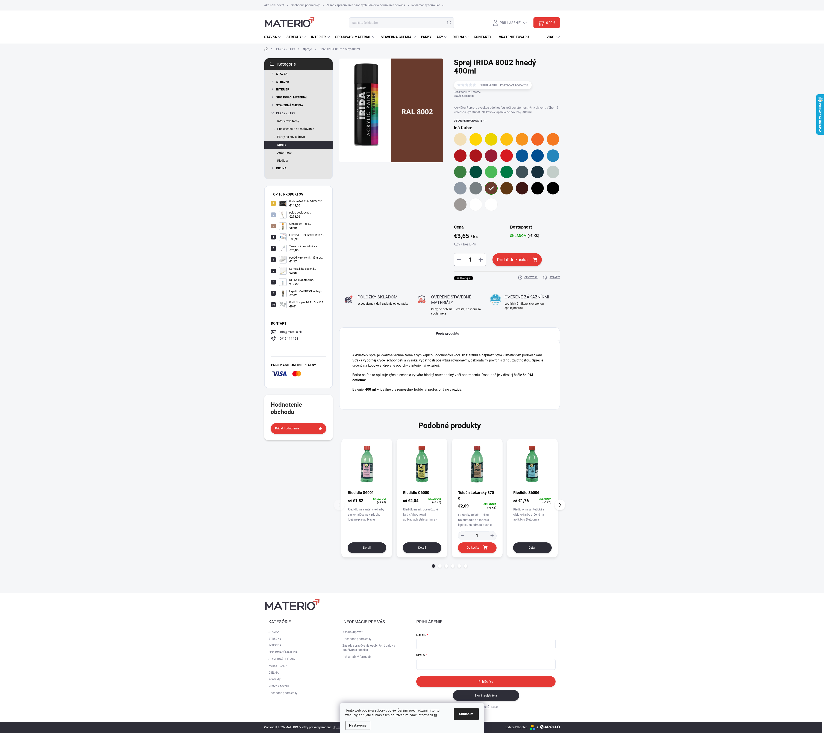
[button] (433, 566)
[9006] (460, 204)
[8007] (506, 188)
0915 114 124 (289, 338)
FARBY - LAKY (285, 113)
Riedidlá (282, 160)
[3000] (460, 156)
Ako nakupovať (274, 5)
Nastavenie (358, 725)
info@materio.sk (291, 332)
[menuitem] (273, 37)
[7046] (475, 188)
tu (435, 715)
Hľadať (448, 22)
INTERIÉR (282, 89)
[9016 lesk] (475, 204)
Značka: (464, 96)
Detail (367, 547)
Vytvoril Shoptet (516, 727)
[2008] (553, 139)
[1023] (506, 139)
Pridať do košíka (512, 259)
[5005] (522, 156)
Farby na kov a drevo (291, 136)
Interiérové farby (288, 121)
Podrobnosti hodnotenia (514, 85)
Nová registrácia (486, 695)
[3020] (506, 156)
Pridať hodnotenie (287, 428)
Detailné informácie (468, 120)
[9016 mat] (491, 204)
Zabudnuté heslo (486, 707)
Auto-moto (284, 152)
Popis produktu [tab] (447, 333)
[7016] (537, 172)
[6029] (506, 172)
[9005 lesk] (537, 188)
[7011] (522, 172)
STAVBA (281, 73)
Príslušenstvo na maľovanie (295, 129)
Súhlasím (466, 714)
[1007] (522, 139)
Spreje (281, 144)
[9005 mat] (553, 188)
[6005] (475, 172)
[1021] (491, 139)
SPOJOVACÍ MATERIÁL (291, 97)
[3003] (491, 156)
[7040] (460, 188)
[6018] (491, 172)
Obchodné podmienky (305, 5)
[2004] (537, 139)
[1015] (460, 139)
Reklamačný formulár (425, 5)
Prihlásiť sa (486, 681)
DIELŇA (281, 168)
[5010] (537, 156)
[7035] (553, 172)
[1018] (475, 139)
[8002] (491, 188)
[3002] (475, 156)
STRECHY (283, 81)
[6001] (460, 172)
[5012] (553, 156)
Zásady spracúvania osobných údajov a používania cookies (365, 5)
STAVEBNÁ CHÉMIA (289, 105)
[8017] (522, 188)
